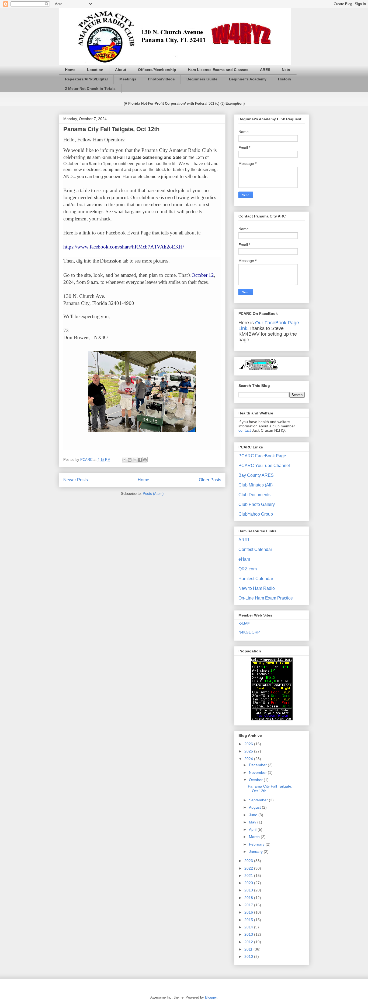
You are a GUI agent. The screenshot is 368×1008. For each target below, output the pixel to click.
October (256, 780)
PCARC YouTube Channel (264, 465)
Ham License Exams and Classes (218, 69)
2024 (249, 759)
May (253, 822)
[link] (123, 247)
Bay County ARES (256, 475)
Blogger (211, 997)
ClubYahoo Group (255, 514)
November (258, 772)
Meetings (127, 79)
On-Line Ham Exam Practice (265, 598)
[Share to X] (134, 459)
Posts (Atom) (153, 494)
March (255, 837)
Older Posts (210, 480)
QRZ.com (247, 569)
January (256, 851)
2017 (249, 905)
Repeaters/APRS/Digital (86, 79)
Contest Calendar (255, 549)
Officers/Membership (157, 69)
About (120, 69)
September (259, 800)
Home (70, 69)
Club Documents (254, 494)
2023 (249, 861)
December (258, 765)
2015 (249, 920)
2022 (249, 868)
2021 (249, 875)
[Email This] (124, 459)
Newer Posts (75, 480)
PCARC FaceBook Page (262, 456)
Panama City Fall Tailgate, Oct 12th (111, 129)
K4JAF (244, 623)
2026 (249, 744)
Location (95, 69)
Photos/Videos (161, 79)
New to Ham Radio (256, 588)
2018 (249, 897)
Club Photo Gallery (256, 504)
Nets (286, 69)
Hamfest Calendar (255, 578)
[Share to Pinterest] (145, 459)
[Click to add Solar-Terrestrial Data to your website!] (272, 719)
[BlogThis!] (129, 459)
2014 (249, 927)
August (255, 807)
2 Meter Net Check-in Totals (90, 88)
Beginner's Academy (247, 79)
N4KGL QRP (249, 632)
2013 (249, 934)
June (253, 815)
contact (244, 430)
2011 (249, 949)
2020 (249, 883)
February (257, 844)
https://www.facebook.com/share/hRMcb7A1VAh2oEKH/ (123, 247)
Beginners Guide (201, 79)
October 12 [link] (203, 275)
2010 (249, 956)
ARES (265, 69)
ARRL (244, 539)
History (284, 79)
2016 (249, 912)
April (253, 829)
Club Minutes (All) (255, 485)
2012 (249, 942)
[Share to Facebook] (140, 459)
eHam (244, 559)
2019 (249, 890)
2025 (249, 751)
